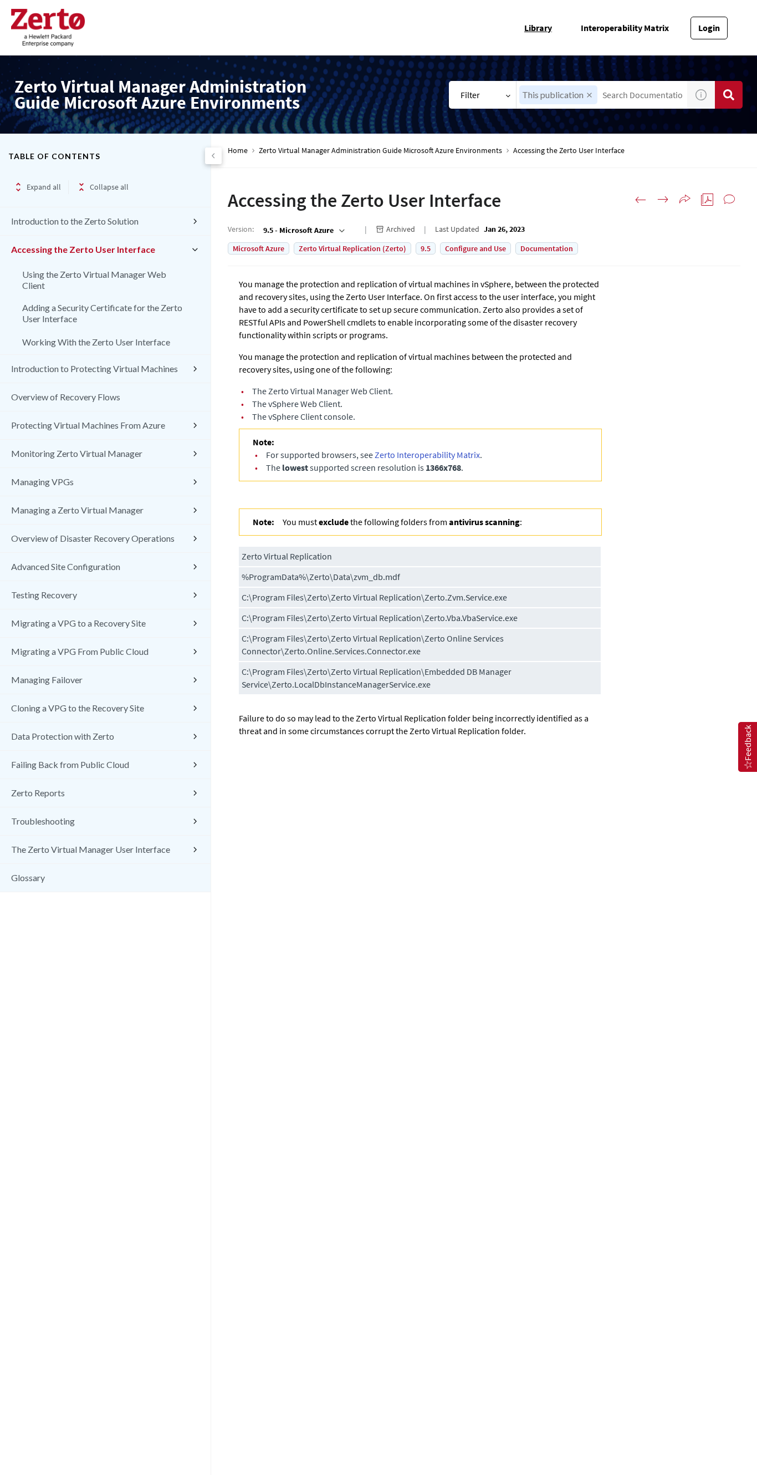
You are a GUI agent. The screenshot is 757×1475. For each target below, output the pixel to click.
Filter (470, 94)
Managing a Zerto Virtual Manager (77, 510)
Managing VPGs (42, 481)
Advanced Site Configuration (65, 566)
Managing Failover (47, 679)
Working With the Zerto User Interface (96, 342)
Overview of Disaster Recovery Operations (93, 538)
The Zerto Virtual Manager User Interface (90, 849)
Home (238, 150)
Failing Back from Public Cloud (70, 764)
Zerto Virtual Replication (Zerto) (352, 248)
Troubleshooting (43, 821)
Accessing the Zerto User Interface (83, 249)
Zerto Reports (38, 792)
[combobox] (302, 230)
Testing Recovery (44, 594)
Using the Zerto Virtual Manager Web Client (94, 280)
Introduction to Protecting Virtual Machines (94, 368)
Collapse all (109, 187)
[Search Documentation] (729, 95)
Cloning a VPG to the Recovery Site (77, 708)
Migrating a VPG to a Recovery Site (78, 623)
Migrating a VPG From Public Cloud (80, 651)
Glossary (28, 877)
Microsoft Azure (258, 248)
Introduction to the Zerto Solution (75, 221)
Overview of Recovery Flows (65, 396)
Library (538, 27)
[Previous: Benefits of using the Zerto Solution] (641, 200)
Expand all (44, 187)
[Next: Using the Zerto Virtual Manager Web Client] (663, 200)
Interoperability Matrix (625, 27)
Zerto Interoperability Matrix (427, 454)
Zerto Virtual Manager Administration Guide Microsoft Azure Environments (380, 150)
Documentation (546, 248)
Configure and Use (475, 248)
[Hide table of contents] (213, 156)
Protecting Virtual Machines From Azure (88, 425)
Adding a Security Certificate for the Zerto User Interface (102, 313)
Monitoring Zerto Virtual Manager (76, 453)
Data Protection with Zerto (62, 736)
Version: (241, 229)
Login (709, 27)
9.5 (426, 248)
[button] (589, 95)
